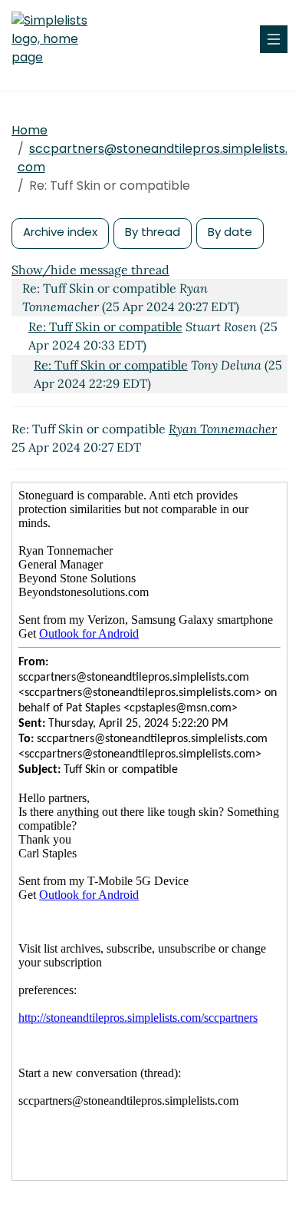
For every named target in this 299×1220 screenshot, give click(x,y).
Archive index (60, 232)
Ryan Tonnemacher (223, 428)
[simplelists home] (58, 39)
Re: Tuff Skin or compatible (105, 326)
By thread (152, 232)
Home (30, 130)
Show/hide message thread (90, 269)
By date (230, 232)
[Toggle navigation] (274, 39)
